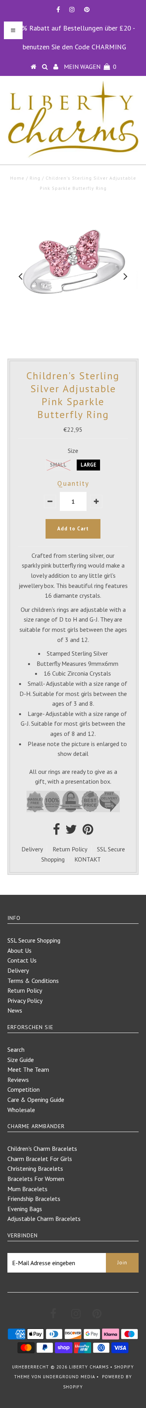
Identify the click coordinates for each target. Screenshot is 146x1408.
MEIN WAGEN (90, 66)
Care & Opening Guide (35, 1099)
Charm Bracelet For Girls (39, 1159)
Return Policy (70, 849)
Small (58, 465)
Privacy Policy (24, 1000)
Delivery (32, 849)
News (14, 1010)
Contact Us (22, 960)
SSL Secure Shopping (33, 940)
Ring (35, 178)
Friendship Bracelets (33, 1198)
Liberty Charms (89, 1367)
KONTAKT (87, 859)
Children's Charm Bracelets (42, 1148)
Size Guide (20, 1060)
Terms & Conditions (33, 980)
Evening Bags (24, 1209)
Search (16, 1049)
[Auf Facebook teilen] (56, 831)
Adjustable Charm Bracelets (44, 1218)
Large (88, 465)
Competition (23, 1089)
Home (17, 178)
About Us (19, 950)
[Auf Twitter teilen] (71, 831)
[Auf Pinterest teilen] (88, 831)
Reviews (18, 1079)
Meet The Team (28, 1069)
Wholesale (21, 1110)
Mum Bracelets (27, 1189)
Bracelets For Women (35, 1179)
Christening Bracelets (35, 1168)
